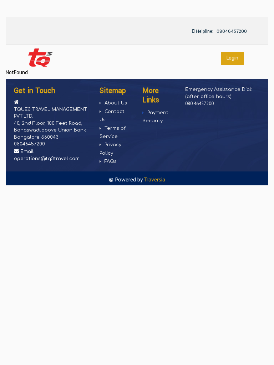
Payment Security (155, 116)
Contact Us (112, 115)
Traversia (154, 179)
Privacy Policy (110, 148)
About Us (116, 103)
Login (232, 57)
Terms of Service (113, 132)
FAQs (111, 161)
